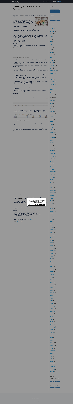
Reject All (36, 204)
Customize (31, 204)
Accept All (42, 204)
